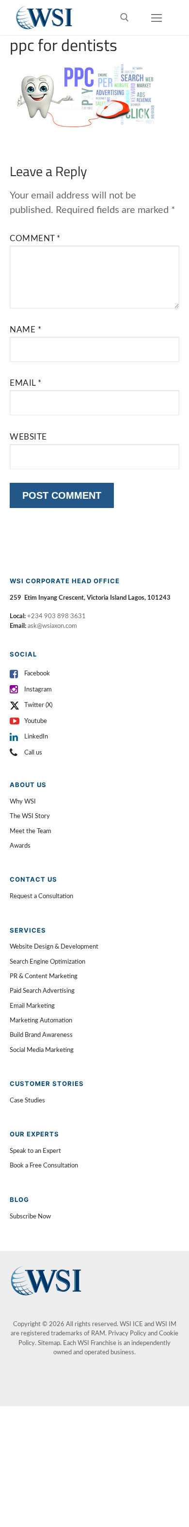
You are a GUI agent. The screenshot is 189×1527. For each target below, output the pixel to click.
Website (28, 437)
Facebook (37, 674)
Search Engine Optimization (47, 962)
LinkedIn (36, 737)
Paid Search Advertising (42, 991)
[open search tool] (124, 17)
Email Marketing (32, 1006)
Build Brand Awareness (41, 1035)
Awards (20, 846)
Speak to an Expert (35, 1151)
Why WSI (23, 802)
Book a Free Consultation (44, 1166)
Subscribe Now (30, 1217)
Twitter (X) (38, 705)
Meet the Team (30, 831)
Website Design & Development (54, 947)
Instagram (38, 690)
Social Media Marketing (42, 1050)
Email (26, 383)
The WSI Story (30, 816)
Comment (35, 238)
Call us (33, 753)
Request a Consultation (41, 896)
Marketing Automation (41, 1021)
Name (25, 330)
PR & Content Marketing (44, 976)
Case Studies (27, 1101)
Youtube (35, 721)
